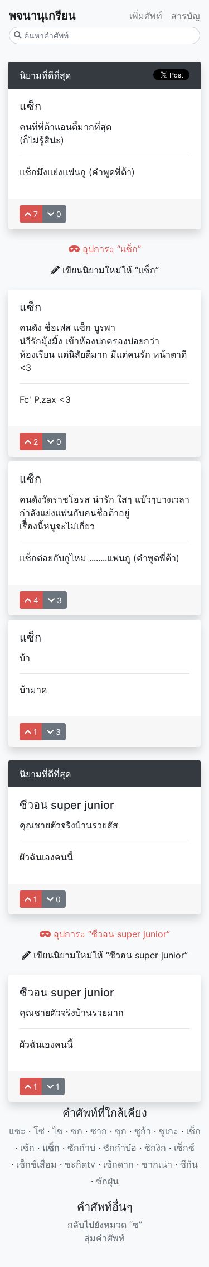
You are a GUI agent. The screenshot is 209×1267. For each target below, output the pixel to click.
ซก (76, 1130)
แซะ (17, 1130)
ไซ (57, 1130)
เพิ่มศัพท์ (145, 15)
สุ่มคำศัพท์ (104, 1238)
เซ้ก (27, 1147)
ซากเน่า (157, 1164)
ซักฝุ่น (107, 1181)
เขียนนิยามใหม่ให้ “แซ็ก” (109, 270)
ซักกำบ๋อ (120, 1147)
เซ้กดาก (118, 1164)
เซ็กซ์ (184, 1147)
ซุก (121, 1130)
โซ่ (39, 1130)
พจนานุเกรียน (42, 15)
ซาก (98, 1130)
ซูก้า (142, 1130)
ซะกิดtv (80, 1164)
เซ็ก (193, 1130)
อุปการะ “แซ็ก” (110, 248)
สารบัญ (185, 15)
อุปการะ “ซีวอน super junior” (110, 934)
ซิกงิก (155, 1147)
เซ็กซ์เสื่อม (36, 1164)
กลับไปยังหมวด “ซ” (104, 1224)
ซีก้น (189, 1164)
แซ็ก (51, 1147)
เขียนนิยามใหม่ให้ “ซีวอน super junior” (109, 955)
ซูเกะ (168, 1130)
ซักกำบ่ (81, 1147)
